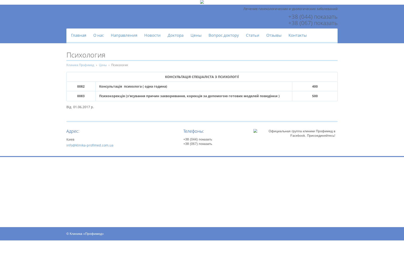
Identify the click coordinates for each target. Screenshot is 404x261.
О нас (98, 35)
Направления (124, 35)
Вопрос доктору (224, 35)
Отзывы (273, 35)
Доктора (176, 35)
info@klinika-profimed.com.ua (89, 145)
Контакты (298, 35)
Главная (78, 35)
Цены (196, 35)
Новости (152, 35)
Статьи (252, 35)
